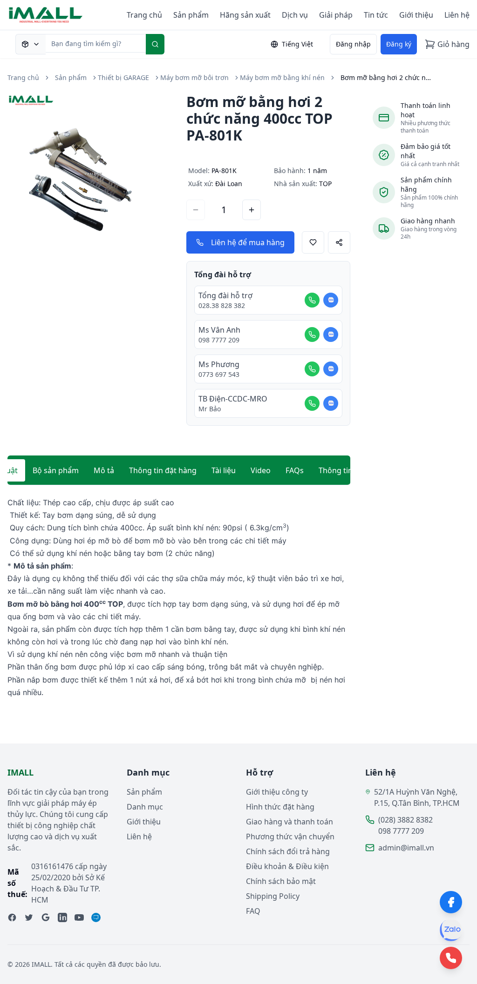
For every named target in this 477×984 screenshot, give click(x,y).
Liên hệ (457, 15)
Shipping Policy (273, 896)
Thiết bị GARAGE (123, 77)
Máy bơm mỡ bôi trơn (194, 77)
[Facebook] (451, 902)
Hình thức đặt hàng (280, 807)
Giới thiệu (416, 15)
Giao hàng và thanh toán (289, 822)
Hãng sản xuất (245, 15)
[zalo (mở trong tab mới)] (96, 917)
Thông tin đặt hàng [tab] (163, 470)
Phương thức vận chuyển (290, 836)
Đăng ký (398, 44)
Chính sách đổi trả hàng (288, 851)
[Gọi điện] (312, 300)
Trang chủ (144, 15)
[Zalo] (451, 930)
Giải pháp (336, 15)
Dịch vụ (295, 15)
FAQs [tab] (295, 470)
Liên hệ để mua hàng (248, 242)
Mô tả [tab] (104, 470)
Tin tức (376, 15)
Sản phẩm (191, 15)
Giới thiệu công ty (277, 792)
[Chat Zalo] (330, 300)
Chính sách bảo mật (281, 881)
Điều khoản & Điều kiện (287, 866)
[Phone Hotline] (451, 958)
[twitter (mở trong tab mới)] (29, 917)
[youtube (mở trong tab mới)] (79, 917)
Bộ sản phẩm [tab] (56, 470)
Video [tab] (261, 470)
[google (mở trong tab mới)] (45, 917)
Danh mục (145, 807)
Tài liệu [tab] (223, 470)
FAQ (253, 911)
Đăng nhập (353, 44)
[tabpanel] (178, 597)
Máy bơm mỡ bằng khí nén (282, 77)
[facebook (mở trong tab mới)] (12, 917)
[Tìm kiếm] (155, 44)
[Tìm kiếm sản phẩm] (30, 44)
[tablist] (178, 470)
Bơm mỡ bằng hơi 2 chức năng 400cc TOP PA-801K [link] (387, 77)
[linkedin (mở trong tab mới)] (62, 917)
